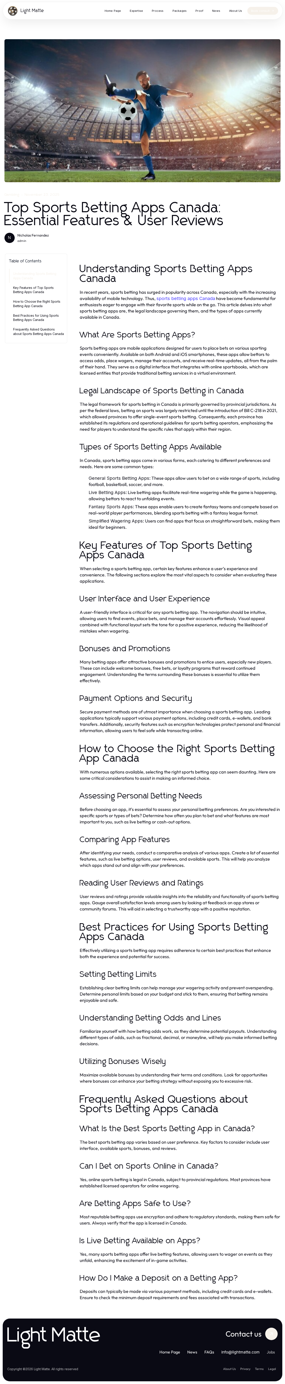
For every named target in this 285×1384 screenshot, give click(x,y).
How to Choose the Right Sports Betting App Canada (36, 304)
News (192, 1352)
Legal (272, 1369)
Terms (259, 1369)
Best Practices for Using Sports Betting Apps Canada (36, 318)
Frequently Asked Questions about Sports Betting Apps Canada (38, 331)
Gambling (12, 194)
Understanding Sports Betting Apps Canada (34, 276)
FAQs (209, 1352)
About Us (229, 1369)
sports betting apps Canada (186, 298)
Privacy (245, 1369)
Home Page (169, 1352)
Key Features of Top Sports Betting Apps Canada (33, 290)
